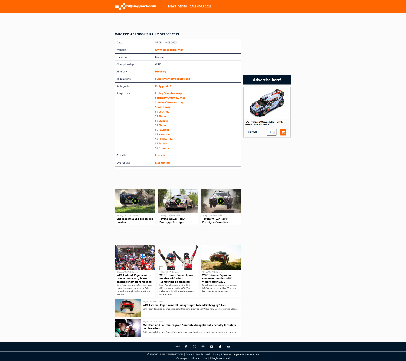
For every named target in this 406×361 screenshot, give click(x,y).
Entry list (161, 155)
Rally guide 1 (163, 86)
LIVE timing (162, 162)
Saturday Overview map (170, 98)
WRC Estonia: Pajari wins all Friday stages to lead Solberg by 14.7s (184, 305)
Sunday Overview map (169, 102)
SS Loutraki (162, 111)
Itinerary (160, 71)
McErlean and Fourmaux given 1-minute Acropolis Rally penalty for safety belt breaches (189, 326)
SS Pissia (160, 116)
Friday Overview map (168, 93)
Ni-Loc (204, 358)
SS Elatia (160, 125)
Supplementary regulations (172, 79)
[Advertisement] (203, 22)
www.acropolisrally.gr (169, 50)
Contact (190, 354)
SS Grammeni (163, 148)
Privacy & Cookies (222, 354)
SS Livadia (161, 120)
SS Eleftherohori (165, 139)
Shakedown (162, 107)
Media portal (203, 354)
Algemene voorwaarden (246, 354)
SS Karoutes (162, 134)
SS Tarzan (161, 143)
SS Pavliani (162, 130)
